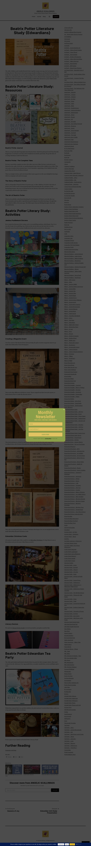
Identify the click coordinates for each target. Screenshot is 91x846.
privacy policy (48, 438)
